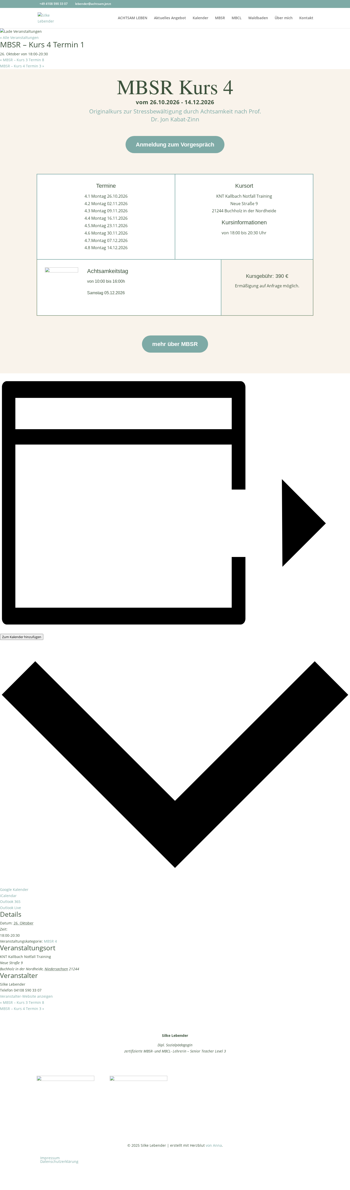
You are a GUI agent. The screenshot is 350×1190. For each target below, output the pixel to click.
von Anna (214, 1145)
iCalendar (8, 895)
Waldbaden (258, 18)
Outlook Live (10, 907)
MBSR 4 (50, 941)
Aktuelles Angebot (170, 18)
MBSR (220, 18)
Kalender (200, 18)
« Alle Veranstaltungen (19, 37)
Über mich (284, 18)
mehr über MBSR (175, 344)
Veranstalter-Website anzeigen (26, 996)
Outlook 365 (10, 901)
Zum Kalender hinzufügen (21, 637)
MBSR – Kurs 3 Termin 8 (22, 59)
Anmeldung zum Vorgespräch (175, 144)
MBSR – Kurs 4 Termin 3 (22, 66)
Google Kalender (14, 889)
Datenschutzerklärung (59, 1161)
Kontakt (306, 18)
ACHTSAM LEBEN (132, 18)
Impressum (50, 1157)
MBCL (237, 18)
